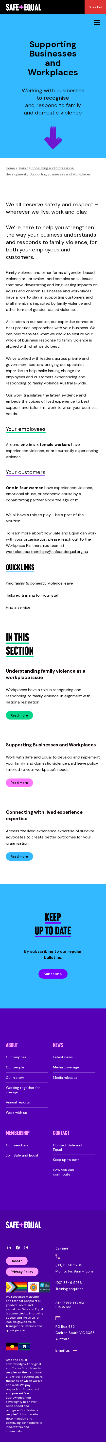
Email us (62, 1350)
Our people (15, 1067)
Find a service (18, 607)
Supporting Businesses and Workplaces (51, 745)
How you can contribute (63, 1172)
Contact (61, 1133)
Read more (19, 715)
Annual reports (18, 1102)
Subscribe (53, 974)
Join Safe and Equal (22, 1155)
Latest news (63, 1057)
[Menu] (97, 22)
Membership (18, 1133)
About (12, 1046)
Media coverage (66, 1067)
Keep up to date (66, 1159)
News (58, 1046)
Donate (16, 1261)
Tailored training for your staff (33, 595)
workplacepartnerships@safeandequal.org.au (47, 551)
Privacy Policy (22, 1272)
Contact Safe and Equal (67, 1147)
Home (10, 168)
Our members (17, 1145)
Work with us (16, 1112)
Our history (15, 1077)
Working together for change (23, 1089)
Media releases (65, 1077)
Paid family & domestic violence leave (39, 583)
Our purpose (16, 1057)
